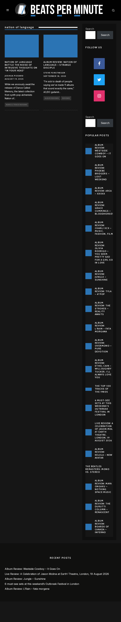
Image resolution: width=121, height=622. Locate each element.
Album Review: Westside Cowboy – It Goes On (103, 151)
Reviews (66, 98)
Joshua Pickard (14, 76)
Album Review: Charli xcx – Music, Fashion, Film (104, 228)
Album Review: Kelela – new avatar (103, 453)
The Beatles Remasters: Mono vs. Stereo (97, 469)
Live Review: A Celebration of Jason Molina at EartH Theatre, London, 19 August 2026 (106, 432)
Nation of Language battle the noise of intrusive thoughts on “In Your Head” (21, 66)
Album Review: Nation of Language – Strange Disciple (60, 65)
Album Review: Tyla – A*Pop (103, 291)
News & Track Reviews (16, 105)
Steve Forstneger (54, 73)
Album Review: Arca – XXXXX (103, 191)
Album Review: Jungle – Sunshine (101, 275)
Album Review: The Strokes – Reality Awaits (102, 308)
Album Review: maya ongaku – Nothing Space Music (103, 486)
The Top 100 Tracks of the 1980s (103, 388)
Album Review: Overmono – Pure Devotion (103, 346)
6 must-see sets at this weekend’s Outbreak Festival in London (103, 407)
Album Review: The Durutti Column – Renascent (102, 506)
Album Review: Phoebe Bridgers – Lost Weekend (102, 172)
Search (89, 28)
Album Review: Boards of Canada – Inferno (102, 526)
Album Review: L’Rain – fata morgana (103, 327)
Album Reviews (52, 98)
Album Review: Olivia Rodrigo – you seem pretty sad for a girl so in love (104, 252)
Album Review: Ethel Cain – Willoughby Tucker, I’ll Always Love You (103, 369)
